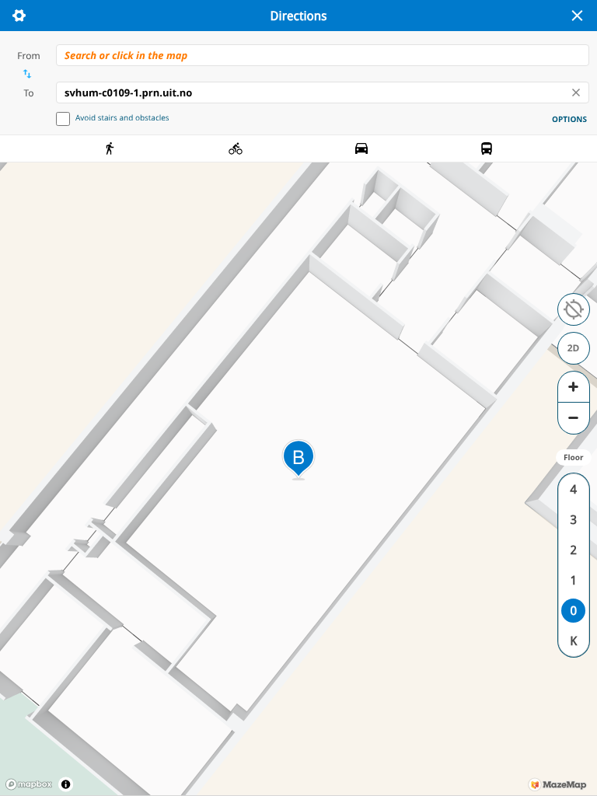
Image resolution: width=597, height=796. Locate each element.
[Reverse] (27, 74)
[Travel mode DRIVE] (361, 148)
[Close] (576, 15)
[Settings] (19, 15)
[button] (573, 309)
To (28, 93)
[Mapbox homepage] (29, 784)
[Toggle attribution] (65, 784)
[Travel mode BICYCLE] (235, 148)
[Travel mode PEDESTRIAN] (110, 148)
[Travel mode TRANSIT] (486, 148)
